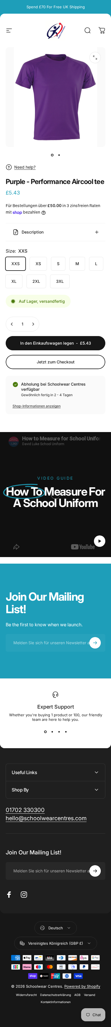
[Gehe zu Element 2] (59, 155)
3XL (60, 281)
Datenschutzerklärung (55, 995)
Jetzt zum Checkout (56, 361)
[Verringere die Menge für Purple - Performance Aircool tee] (12, 324)
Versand (89, 995)
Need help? (25, 167)
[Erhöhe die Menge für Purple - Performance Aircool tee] (33, 324)
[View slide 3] (59, 732)
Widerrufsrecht (26, 995)
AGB (77, 995)
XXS (15, 263)
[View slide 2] (52, 732)
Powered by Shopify (82, 986)
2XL (36, 281)
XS (38, 263)
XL (14, 281)
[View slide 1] (45, 732)
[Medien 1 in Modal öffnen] (95, 57)
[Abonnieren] (95, 642)
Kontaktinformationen (56, 1002)
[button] (99, 541)
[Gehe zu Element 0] (52, 155)
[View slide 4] (65, 732)
